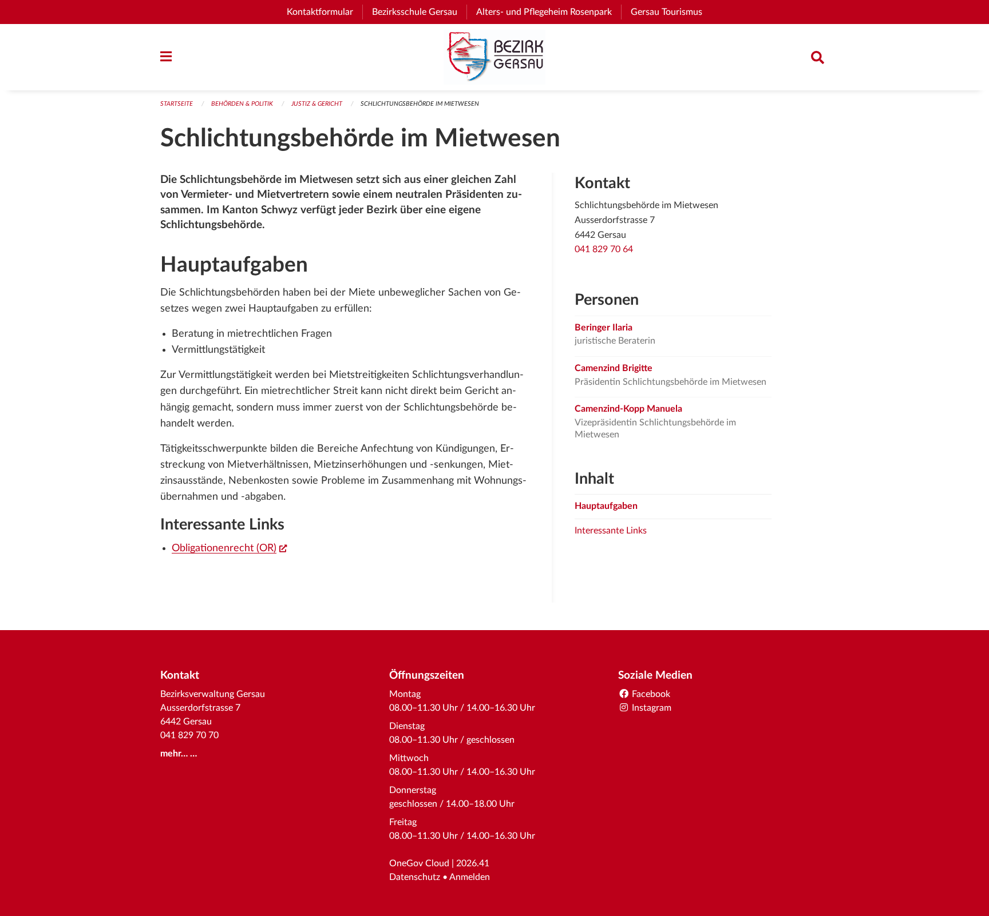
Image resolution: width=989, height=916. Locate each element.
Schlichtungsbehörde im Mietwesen (420, 104)
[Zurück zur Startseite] (494, 57)
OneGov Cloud (419, 863)
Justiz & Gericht (316, 104)
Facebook (650, 694)
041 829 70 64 (604, 249)
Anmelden (469, 877)
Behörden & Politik (242, 104)
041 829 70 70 (189, 735)
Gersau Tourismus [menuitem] (671, 12)
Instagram (650, 707)
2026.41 (472, 863)
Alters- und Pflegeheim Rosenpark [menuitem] (548, 12)
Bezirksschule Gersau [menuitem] (419, 12)
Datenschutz (414, 877)
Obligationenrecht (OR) (229, 548)
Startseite (176, 104)
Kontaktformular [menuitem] (320, 12)
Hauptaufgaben (606, 506)
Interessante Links (611, 530)
